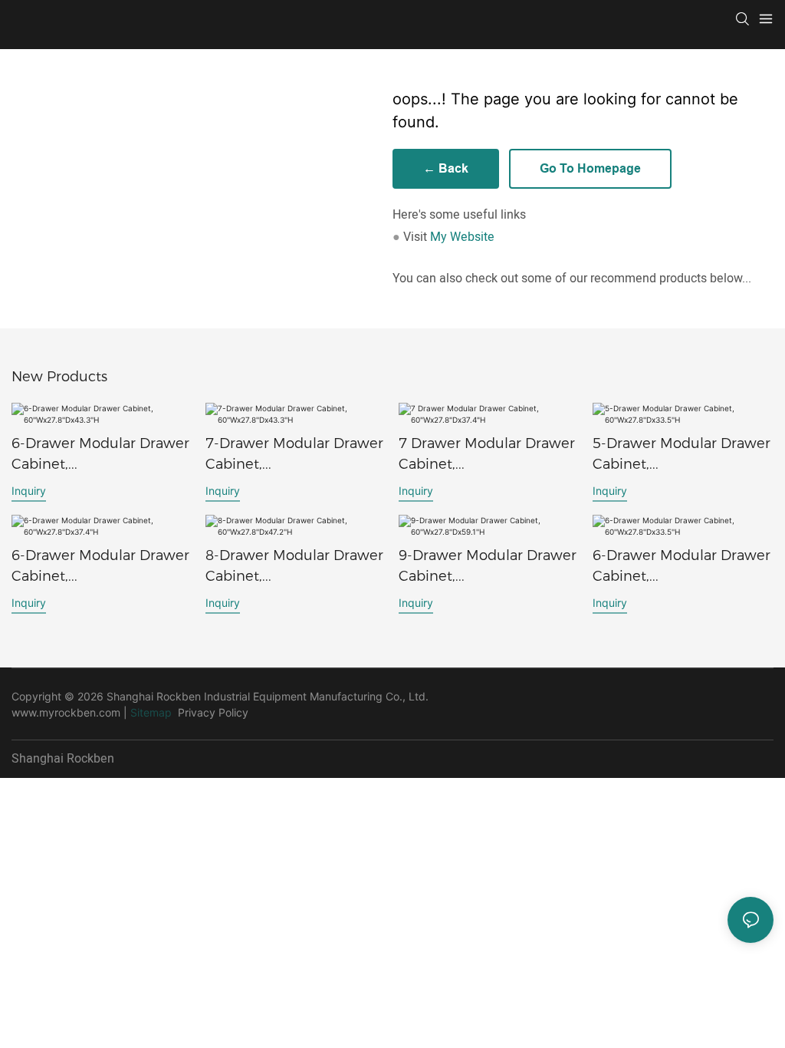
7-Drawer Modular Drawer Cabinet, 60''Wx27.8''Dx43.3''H (294, 455)
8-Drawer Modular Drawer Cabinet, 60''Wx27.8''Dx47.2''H (294, 567)
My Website (462, 237)
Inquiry (28, 490)
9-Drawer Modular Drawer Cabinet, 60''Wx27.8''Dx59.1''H (487, 567)
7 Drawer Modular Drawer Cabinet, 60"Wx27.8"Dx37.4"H (487, 455)
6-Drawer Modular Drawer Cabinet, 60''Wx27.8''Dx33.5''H (681, 567)
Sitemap (151, 712)
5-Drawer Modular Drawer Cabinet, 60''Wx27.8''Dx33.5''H (681, 455)
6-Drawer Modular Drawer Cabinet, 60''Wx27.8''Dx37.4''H (100, 567)
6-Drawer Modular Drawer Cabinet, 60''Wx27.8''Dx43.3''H (100, 455)
